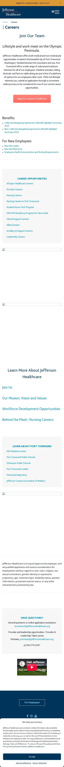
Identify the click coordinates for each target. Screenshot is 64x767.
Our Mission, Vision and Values (24, 398)
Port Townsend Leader (17, 469)
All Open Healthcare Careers (20, 183)
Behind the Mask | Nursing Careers (27, 420)
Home (5, 22)
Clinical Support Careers (18, 219)
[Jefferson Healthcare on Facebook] (28, 716)
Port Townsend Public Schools (21, 457)
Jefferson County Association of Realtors (26, 481)
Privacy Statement (40, 763)
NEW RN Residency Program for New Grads (27, 213)
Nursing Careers (14, 195)
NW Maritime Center (16, 451)
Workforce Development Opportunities (31, 409)
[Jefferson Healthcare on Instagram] (32, 716)
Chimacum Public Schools (19, 463)
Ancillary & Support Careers (20, 231)
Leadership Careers (16, 237)
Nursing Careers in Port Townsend (23, 201)
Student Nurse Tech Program (20, 207)
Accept (32, 757)
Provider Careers (15, 189)
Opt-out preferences (23, 763)
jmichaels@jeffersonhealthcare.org (36, 639)
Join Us (7, 387)
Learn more (44, 3)
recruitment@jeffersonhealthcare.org (32, 626)
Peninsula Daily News (17, 475)
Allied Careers (13, 225)
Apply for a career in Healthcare (32, 99)
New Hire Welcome (13, 149)
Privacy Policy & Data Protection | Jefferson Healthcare (23, 747)
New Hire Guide (11, 146)
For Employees (32, 702)
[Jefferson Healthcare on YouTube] (36, 716)
